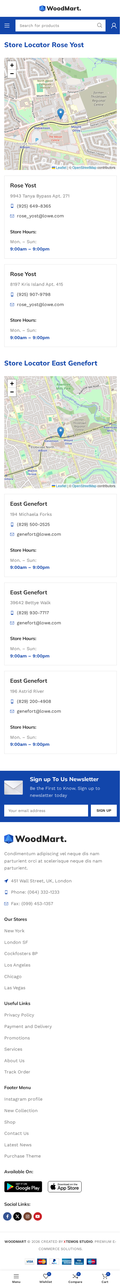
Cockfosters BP (21, 953)
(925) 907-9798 (34, 294)
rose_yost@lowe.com (40, 215)
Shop (9, 1122)
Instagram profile (23, 1099)
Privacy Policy (19, 1015)
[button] (60, 114)
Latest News (18, 1144)
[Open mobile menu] (7, 25)
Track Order (17, 1072)
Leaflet (60, 167)
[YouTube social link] (37, 1216)
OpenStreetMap (84, 167)
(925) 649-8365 (34, 206)
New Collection (21, 1110)
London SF (16, 942)
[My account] (114, 25)
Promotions (17, 1038)
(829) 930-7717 (33, 612)
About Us (14, 1060)
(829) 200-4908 (34, 701)
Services (13, 1049)
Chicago (13, 976)
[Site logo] (60, 8)
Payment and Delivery (28, 1026)
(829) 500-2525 (33, 524)
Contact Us (16, 1133)
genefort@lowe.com (39, 534)
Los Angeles (17, 965)
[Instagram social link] (27, 1216)
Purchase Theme (22, 1156)
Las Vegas (14, 987)
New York (14, 930)
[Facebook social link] (7, 1216)
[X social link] (17, 1216)
